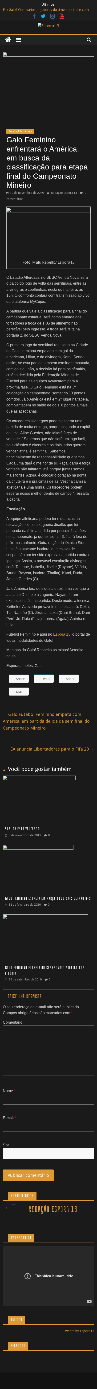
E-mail (9, 1118)
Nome (9, 1091)
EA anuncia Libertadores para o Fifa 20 (52, 749)
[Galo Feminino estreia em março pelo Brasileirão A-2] (38, 847)
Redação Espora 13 (64, 193)
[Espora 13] (8, 40)
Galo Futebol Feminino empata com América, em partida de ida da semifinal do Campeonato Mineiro (46, 721)
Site (6, 1145)
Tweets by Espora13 (78, 1331)
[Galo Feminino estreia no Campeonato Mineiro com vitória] (45, 917)
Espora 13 (61, 634)
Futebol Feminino (20, 131)
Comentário (12, 1022)
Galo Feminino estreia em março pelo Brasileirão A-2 (48, 898)
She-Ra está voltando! (23, 829)
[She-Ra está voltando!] (39, 778)
